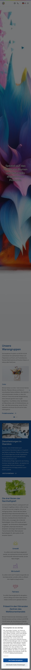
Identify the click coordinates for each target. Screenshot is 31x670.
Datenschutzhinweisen (16, 653)
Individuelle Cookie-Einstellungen (15, 665)
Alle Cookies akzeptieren (16, 660)
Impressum (5, 655)
